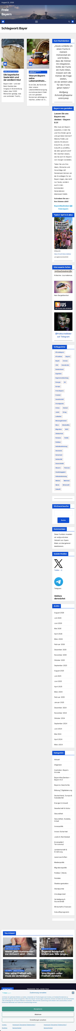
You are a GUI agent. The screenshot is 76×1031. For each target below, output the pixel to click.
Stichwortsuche (61, 506)
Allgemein (58, 765)
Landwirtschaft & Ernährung (35, 72)
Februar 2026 (59, 644)
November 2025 (60, 655)
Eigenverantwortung (62, 378)
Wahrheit (66, 480)
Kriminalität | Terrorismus (59, 843)
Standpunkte (59, 889)
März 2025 (58, 692)
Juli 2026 (57, 618)
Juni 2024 (58, 729)
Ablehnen (38, 1014)
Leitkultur (58, 416)
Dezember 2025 (60, 650)
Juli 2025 (57, 676)
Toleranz (67, 468)
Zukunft (58, 489)
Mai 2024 (57, 734)
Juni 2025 (58, 681)
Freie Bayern (60, 391)
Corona (65, 361)
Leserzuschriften (60, 857)
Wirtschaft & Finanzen (62, 907)
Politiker (58, 442)
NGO (66, 429)
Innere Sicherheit (60, 832)
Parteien (58, 438)
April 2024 (58, 739)
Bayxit (57, 361)
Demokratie (65, 365)
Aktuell (57, 760)
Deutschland (59, 369)
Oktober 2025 (59, 660)
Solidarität (59, 459)
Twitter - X (58, 570)
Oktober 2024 (59, 718)
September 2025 (60, 665)
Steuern (58, 468)
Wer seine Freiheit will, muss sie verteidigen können (18, 976)
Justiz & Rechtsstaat (62, 837)
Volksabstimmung (61, 476)
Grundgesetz (60, 403)
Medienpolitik (59, 862)
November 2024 (60, 713)
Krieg (64, 412)
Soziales (57, 878)
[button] (73, 993)
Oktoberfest (59, 433)
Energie (58, 382)
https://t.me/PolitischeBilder (62, 254)
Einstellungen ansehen (38, 1020)
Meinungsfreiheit (61, 420)
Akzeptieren (38, 1009)
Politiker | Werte (60, 873)
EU (65, 382)
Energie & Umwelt (61, 803)
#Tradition (59, 356)
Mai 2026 (57, 629)
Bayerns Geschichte (62, 785)
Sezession (59, 450)
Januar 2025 (59, 702)
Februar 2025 (59, 697)
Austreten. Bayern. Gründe (61, 771)
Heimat (65, 408)
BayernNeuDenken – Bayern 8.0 (62, 779)
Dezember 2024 (60, 708)
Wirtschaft (66, 485)
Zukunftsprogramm (61, 912)
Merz (57, 425)
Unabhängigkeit (60, 472)
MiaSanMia (65, 425)
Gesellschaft (60, 399)
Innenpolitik (58, 826)
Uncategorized (60, 894)
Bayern (68, 356)
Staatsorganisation (61, 883)
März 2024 (58, 745)
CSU (57, 365)
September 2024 (60, 723)
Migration (59, 429)
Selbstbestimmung (61, 446)
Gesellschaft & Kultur (11, 71)
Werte (57, 485)
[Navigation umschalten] (36, 21)
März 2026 (58, 639)
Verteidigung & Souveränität (59, 900)
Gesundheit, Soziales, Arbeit (62, 820)
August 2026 (59, 613)
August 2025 (59, 671)
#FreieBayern (60, 352)
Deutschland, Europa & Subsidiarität (63, 797)
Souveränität (60, 463)
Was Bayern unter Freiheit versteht (52, 974)
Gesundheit (58, 814)
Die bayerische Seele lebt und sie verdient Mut (12, 77)
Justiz (57, 412)
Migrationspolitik (60, 868)
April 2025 (58, 687)
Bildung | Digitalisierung (63, 790)
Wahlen (58, 480)
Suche (63, 520)
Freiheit (58, 395)
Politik (66, 438)
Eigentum (58, 373)
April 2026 (58, 634)
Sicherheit (59, 455)
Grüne (57, 408)
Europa (58, 386)
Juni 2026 (58, 623)
